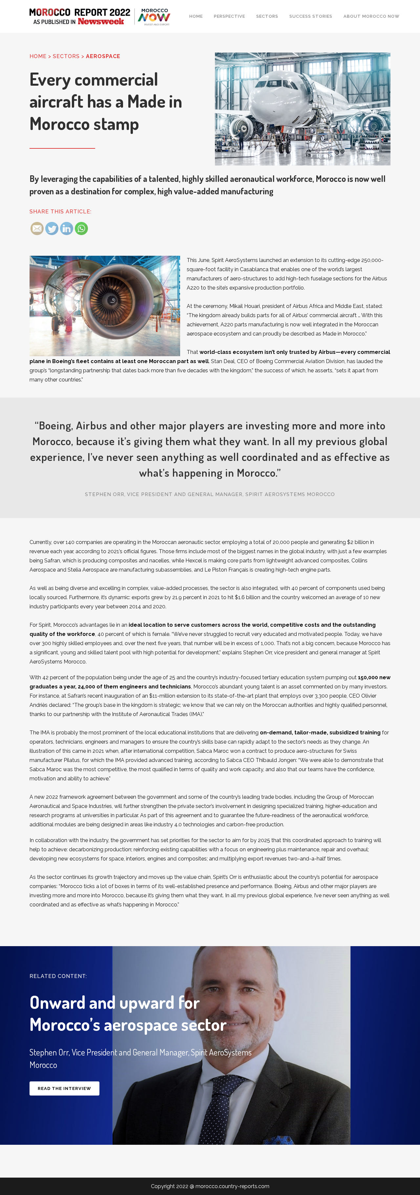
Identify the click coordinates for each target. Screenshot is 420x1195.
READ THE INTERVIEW (64, 1088)
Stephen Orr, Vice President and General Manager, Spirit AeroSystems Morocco (210, 494)
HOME (38, 56)
